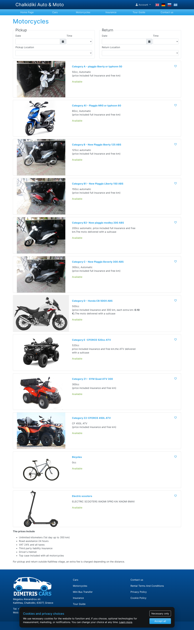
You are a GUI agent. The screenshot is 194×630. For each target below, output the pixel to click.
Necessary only (160, 613)
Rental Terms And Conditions (147, 585)
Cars (55, 12)
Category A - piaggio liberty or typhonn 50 (97, 66)
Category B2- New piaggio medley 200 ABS (98, 222)
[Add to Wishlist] (175, 66)
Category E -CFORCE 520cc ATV (91, 339)
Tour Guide (139, 12)
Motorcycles (83, 12)
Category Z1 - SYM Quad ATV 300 (92, 378)
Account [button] (143, 4)
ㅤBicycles (77, 456)
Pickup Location (24, 47)
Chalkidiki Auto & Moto (39, 4)
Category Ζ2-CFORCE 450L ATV (91, 417)
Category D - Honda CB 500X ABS (92, 300)
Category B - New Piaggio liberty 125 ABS (96, 144)
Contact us (167, 12)
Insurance (110, 12)
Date (18, 35)
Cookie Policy (138, 597)
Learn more (125, 622)
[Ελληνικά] (175, 5)
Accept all (160, 621)
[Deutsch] (163, 5)
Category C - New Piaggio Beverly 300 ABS (98, 261)
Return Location (111, 47)
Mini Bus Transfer (83, 591)
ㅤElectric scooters (82, 496)
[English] (157, 5)
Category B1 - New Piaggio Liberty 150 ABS (97, 183)
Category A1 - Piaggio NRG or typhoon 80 (96, 105)
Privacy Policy (138, 591)
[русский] (169, 5)
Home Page (27, 12)
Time (69, 35)
